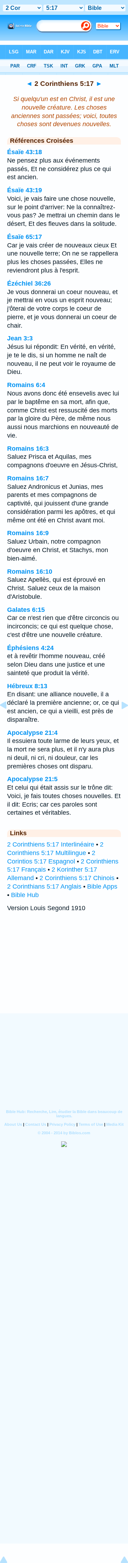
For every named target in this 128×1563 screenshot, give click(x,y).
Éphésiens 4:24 (30, 647)
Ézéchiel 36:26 (29, 283)
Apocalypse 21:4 (32, 732)
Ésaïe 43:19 (24, 190)
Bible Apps (102, 886)
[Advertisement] (64, 969)
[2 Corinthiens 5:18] (119, 721)
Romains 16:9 (28, 533)
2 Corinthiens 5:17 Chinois (76, 878)
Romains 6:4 (26, 384)
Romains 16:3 (28, 448)
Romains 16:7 (28, 478)
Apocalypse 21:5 (32, 779)
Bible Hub (25, 894)
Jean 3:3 (20, 338)
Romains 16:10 (29, 571)
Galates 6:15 (26, 609)
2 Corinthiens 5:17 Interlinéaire (50, 844)
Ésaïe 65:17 (24, 236)
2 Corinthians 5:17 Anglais (44, 886)
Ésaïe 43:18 (24, 152)
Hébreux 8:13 (27, 686)
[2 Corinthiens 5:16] (9, 721)
